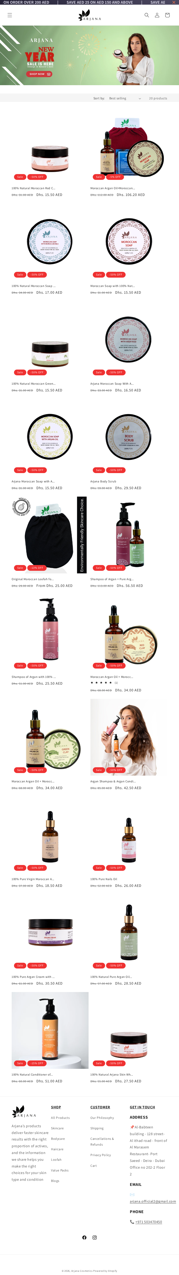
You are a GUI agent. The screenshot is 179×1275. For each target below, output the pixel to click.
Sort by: (99, 98)
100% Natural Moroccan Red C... (33, 188)
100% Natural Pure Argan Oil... (111, 977)
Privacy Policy (100, 1155)
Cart (93, 1166)
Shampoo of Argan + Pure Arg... (112, 579)
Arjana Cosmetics (82, 1270)
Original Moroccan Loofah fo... (33, 579)
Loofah (56, 1159)
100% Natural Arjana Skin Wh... (111, 1075)
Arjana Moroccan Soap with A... (33, 481)
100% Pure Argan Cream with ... (33, 977)
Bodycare (58, 1139)
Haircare (57, 1149)
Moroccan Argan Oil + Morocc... (111, 677)
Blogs (55, 1181)
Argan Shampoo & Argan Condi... (113, 781)
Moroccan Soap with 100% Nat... (112, 286)
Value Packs (60, 1170)
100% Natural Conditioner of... (32, 1075)
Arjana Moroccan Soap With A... (112, 384)
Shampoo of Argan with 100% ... (34, 677)
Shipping (97, 1128)
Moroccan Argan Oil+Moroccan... (112, 188)
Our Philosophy (102, 1118)
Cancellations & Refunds (102, 1142)
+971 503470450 (148, 1221)
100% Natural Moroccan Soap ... (34, 286)
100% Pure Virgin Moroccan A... (33, 879)
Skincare (57, 1128)
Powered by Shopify (105, 1270)
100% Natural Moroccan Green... (34, 384)
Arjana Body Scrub (103, 481)
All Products (60, 1118)
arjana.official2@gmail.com (153, 1201)
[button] (10, 15)
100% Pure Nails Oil (103, 879)
